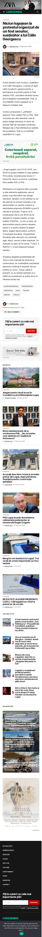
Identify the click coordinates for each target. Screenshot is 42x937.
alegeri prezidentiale (11, 286)
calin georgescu (27, 286)
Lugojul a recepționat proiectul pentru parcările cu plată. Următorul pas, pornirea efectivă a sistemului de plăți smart (26, 676)
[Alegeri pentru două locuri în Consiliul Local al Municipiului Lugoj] (21, 378)
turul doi (16, 294)
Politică (6, 20)
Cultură (8, 760)
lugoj (18, 290)
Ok (22, 934)
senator (7, 294)
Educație (6, 854)
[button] (4, 11)
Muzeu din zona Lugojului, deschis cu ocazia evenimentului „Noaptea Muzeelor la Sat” (25, 659)
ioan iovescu (8, 290)
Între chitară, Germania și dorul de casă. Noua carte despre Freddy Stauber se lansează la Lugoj (27, 692)
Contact (6, 884)
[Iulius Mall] (21, 5)
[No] (39, 929)
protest (26, 290)
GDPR (30, 336)
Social (8, 734)
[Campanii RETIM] (21, 151)
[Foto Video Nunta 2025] (21, 351)
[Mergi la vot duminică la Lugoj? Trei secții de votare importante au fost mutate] (21, 543)
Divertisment (8, 872)
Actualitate (7, 846)
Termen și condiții (11, 338)
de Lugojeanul (9, 728)
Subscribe (31, 331)
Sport (5, 876)
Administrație (10, 716)
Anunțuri (6, 880)
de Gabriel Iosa (10, 770)
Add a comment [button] (13, 312)
